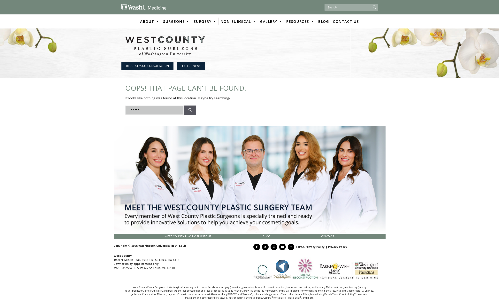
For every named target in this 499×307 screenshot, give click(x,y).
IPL (225, 297)
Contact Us (346, 21)
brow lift (248, 290)
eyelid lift (259, 290)
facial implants (291, 290)
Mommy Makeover (327, 287)
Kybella (329, 294)
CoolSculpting (347, 294)
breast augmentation (242, 287)
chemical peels (254, 297)
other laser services (212, 297)
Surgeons (174, 21)
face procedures (215, 290)
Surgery (202, 21)
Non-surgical (235, 21)
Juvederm (276, 294)
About (147, 21)
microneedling (237, 297)
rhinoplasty (271, 290)
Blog (323, 21)
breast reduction (276, 287)
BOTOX (232, 294)
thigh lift (157, 290)
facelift (229, 290)
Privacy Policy (337, 247)
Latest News (191, 66)
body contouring (348, 287)
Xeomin (247, 294)
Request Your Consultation (147, 66)
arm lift (148, 290)
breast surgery (221, 287)
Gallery (268, 21)
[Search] (190, 110)
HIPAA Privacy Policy (310, 247)
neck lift (238, 290)
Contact (327, 236)
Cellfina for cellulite (274, 297)
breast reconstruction (299, 287)
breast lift (260, 287)
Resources (297, 21)
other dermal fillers (298, 294)
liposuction (137, 290)
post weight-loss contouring (183, 290)
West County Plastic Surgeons (188, 236)
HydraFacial (294, 297)
